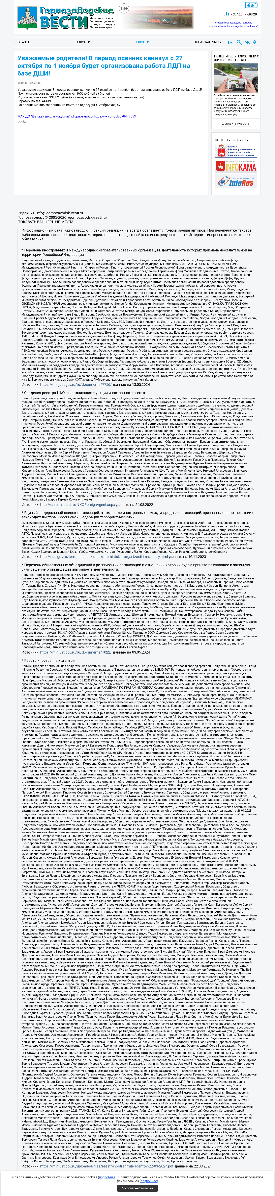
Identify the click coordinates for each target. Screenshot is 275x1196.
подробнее (107, 1177)
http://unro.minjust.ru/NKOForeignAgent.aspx (77, 505)
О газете (24, 42)
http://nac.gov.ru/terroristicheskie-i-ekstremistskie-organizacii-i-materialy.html (104, 557)
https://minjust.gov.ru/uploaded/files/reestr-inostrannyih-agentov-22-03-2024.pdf (107, 1166)
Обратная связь (207, 42)
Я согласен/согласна (137, 1188)
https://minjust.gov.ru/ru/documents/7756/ (76, 384)
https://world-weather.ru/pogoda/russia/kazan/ (232, 26)
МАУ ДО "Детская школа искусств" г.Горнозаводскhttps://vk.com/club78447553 (77, 116)
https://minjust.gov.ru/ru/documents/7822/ (76, 652)
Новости (82, 42)
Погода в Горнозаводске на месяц (232, 22)
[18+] (66, 18)
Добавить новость (236, 123)
